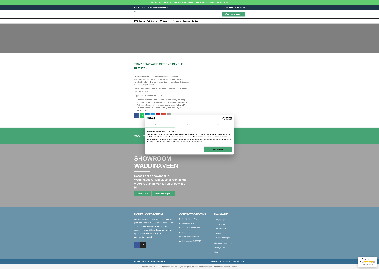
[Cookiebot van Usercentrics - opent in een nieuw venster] (223, 118)
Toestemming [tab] (160, 125)
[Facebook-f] (137, 245)
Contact (195, 21)
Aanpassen (188, 149)
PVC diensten (152, 21)
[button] (136, 115)
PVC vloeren (139, 21)
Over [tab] (219, 125)
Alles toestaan (218, 149)
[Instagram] (143, 245)
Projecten (177, 21)
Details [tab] (189, 125)
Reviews (186, 21)
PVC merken (165, 21)
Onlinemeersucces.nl (235, 262)
